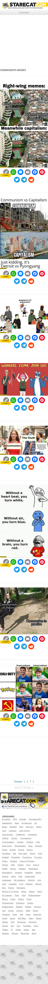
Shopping (6, 915)
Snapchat (37, 915)
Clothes (5, 838)
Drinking (38, 846)
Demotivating (20, 846)
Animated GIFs (35, 819)
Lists (39, 880)
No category (7, 895)
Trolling (5, 930)
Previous (18, 781)
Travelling (27, 926)
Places (5, 899)
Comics (14, 838)
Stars (31, 918)
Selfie (28, 911)
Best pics (30, 827)
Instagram (28, 873)
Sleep (28, 915)
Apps (17, 823)
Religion (19, 907)
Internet (5, 876)
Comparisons (25, 838)
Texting (5, 926)
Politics (21, 899)
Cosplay (20, 842)
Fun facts (38, 857)
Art (35, 823)
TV (11, 930)
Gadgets (13, 861)
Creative (29, 842)
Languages (6, 880)
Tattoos (5, 922)
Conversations (8, 842)
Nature (32, 892)
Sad (3, 911)
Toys (18, 926)
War (33, 930)
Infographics (7, 873)
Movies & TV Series (10, 892)
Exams (30, 850)
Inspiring (18, 873)
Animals (22, 819)
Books (39, 827)
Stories (39, 918)
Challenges (20, 835)
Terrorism (33, 922)
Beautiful (13, 827)
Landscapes (30, 876)
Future (4, 861)
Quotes (30, 903)
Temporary (21, 922)
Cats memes (24, 831)
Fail (14, 854)
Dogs (30, 846)
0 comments (5, 340)
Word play (25, 933)
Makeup (29, 884)
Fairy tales (22, 854)
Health (4, 869)
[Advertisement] (24, 40)
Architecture (27, 823)
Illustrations (33, 869)
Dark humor (7, 846)
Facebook (6, 854)
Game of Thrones (27, 861)
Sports (12, 918)
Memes (38, 884)
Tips (12, 926)
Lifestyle (31, 880)
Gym (28, 865)
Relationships (7, 907)
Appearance (7, 823)
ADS (15, 819)
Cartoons (12, 831)
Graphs (20, 865)
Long (4, 884)
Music (23, 892)
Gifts (13, 865)
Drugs (4, 850)
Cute (38, 842)
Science (19, 911)
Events (21, 850)
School (11, 911)
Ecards (13, 850)
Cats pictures (7, 835)
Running (37, 907)
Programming (7, 903)
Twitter (18, 930)
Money (11, 888)
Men (4, 888)
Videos (26, 930)
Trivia (36, 926)
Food (40, 854)
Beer (21, 827)
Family (32, 854)
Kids (20, 876)
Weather (5, 933)
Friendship (15, 857)
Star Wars (22, 918)
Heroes (13, 869)
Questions (20, 903)
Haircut (36, 865)
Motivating (21, 888)
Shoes (35, 911)
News (39, 892)
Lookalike (13, 884)
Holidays (22, 869)
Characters (32, 835)
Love (21, 884)
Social (4, 918)
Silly (21, 915)
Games (5, 865)
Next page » (24, 787)
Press (29, 899)
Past (24, 895)
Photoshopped (34, 895)
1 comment (6, 175)
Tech (13, 922)
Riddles (28, 907)
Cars (4, 831)
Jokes (13, 876)
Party (17, 895)
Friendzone (27, 857)
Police (12, 899)
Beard (4, 827)
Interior (38, 873)
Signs (14, 915)
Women (15, 933)
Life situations (19, 880)
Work (34, 933)
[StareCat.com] (24, 5)
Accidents (6, 819)
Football (5, 857)
